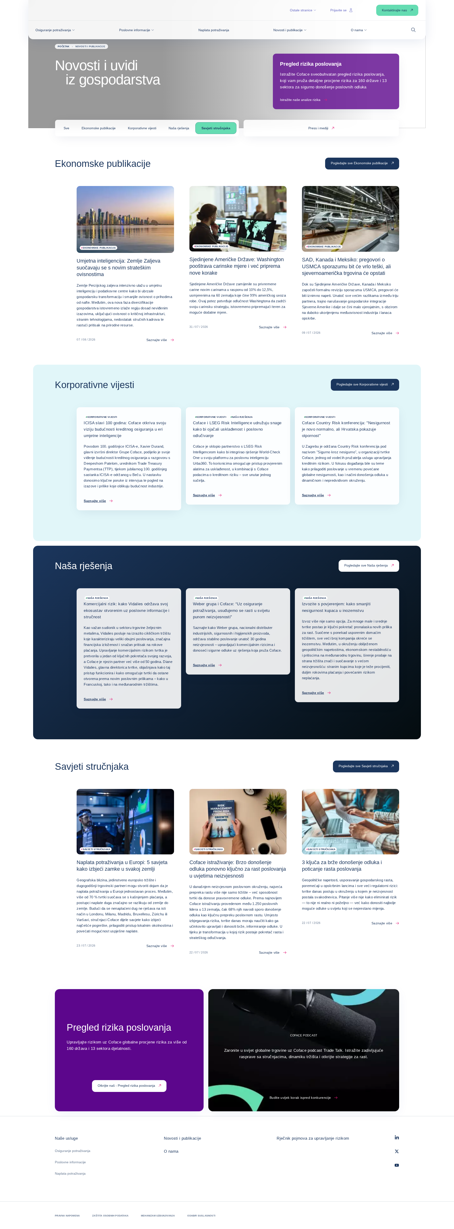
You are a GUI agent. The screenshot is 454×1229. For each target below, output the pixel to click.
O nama (171, 1151)
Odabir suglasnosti (201, 1215)
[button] (55, 30)
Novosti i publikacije (182, 1138)
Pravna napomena (67, 1215)
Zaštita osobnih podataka (110, 1215)
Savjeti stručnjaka (215, 128)
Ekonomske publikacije (99, 128)
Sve (66, 128)
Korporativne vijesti (142, 128)
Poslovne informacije (70, 1162)
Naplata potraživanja (70, 1173)
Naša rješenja (179, 128)
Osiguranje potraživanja (72, 1151)
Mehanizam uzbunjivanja (158, 1215)
